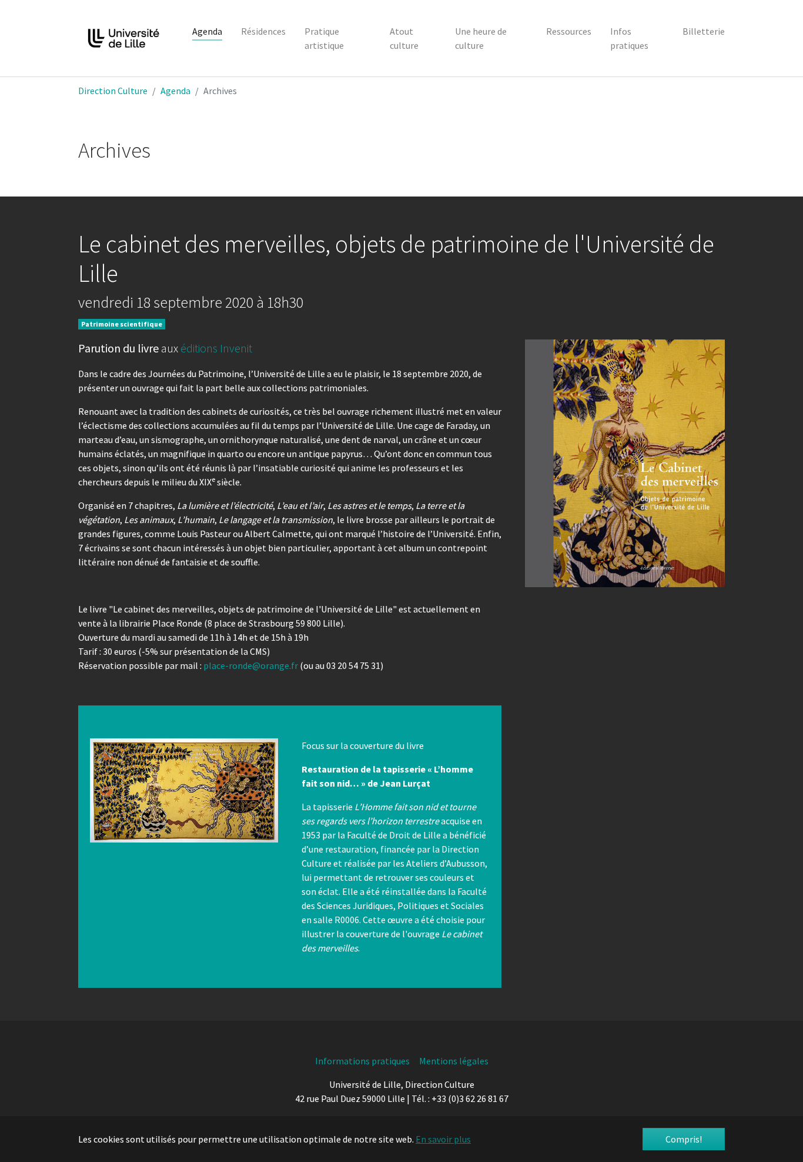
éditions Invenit (216, 348)
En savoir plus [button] (443, 1139)
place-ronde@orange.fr (250, 665)
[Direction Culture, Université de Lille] (123, 38)
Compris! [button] (683, 1139)
